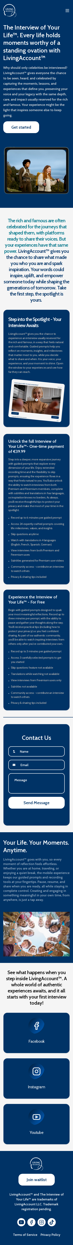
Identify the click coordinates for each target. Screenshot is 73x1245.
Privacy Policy (50, 1235)
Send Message (36, 802)
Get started (21, 127)
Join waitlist (37, 1179)
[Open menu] (67, 10)
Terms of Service (25, 1235)
